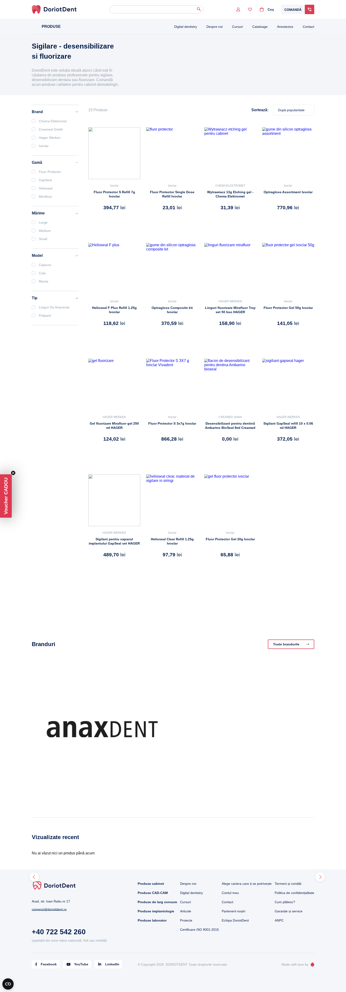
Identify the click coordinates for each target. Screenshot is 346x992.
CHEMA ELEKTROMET (230, 185)
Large (43, 222)
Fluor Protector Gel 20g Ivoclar (230, 539)
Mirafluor (45, 196)
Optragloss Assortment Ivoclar (288, 192)
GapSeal (45, 180)
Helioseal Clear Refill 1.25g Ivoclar (172, 541)
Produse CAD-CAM (153, 893)
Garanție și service (288, 911)
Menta (43, 281)
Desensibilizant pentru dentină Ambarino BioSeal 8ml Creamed (230, 426)
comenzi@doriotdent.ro (49, 909)
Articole (185, 911)
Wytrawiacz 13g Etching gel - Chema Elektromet (230, 194)
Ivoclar (114, 185)
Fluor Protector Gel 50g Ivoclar (288, 308)
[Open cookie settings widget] (8, 984)
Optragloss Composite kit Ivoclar (172, 310)
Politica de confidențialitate (294, 893)
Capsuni (45, 265)
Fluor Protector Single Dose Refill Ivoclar (172, 194)
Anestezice (285, 27)
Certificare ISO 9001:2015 (199, 929)
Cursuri (237, 27)
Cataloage (260, 27)
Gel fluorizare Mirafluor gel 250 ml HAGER (114, 426)
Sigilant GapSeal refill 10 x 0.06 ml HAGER (288, 426)
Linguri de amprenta (54, 307)
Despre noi (214, 27)
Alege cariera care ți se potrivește (247, 883)
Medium (45, 231)
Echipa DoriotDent (235, 920)
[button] (6, 496)
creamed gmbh (51, 129)
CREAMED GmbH (230, 417)
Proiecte (186, 920)
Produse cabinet (151, 883)
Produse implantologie (156, 911)
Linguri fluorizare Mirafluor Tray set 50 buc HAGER (230, 310)
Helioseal (45, 188)
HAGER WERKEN (230, 301)
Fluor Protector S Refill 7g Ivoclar (114, 194)
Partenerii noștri (233, 911)
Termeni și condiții (288, 883)
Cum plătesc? (285, 902)
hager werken (49, 137)
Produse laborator (152, 920)
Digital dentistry (185, 27)
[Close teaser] (13, 473)
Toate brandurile (286, 644)
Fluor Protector (50, 172)
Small (43, 239)
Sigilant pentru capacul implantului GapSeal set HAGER (114, 541)
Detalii (130, 220)
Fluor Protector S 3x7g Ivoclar (172, 423)
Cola (42, 273)
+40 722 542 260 (59, 932)
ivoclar (44, 146)
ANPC (279, 920)
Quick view (102, 220)
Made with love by (295, 964)
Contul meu (230, 893)
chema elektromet (53, 121)
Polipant (45, 315)
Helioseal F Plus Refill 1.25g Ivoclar (114, 310)
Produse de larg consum (157, 902)
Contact (308, 27)
